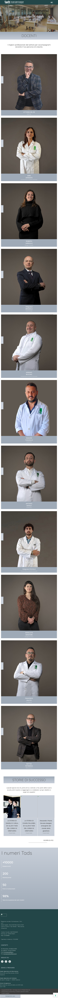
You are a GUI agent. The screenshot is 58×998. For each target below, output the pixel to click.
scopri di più (48, 840)
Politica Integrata (5, 993)
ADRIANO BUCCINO (29, 373)
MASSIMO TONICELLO (29, 439)
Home (26, 19)
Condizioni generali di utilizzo (22, 991)
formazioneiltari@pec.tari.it (10, 954)
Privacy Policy (5, 991)
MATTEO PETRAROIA (29, 765)
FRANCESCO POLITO (29, 699)
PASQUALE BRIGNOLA (29, 308)
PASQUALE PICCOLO (29, 569)
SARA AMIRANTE (29, 177)
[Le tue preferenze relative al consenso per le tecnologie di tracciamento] (55, 995)
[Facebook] (2, 961)
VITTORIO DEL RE (29, 112)
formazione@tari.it (8, 952)
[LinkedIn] (10, 961)
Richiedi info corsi (10, 996)
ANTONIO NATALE (29, 505)
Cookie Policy (12, 991)
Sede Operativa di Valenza (8, 978)
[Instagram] (6, 961)
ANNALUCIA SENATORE (29, 634)
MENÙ (52, 2)
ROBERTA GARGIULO (29, 242)
